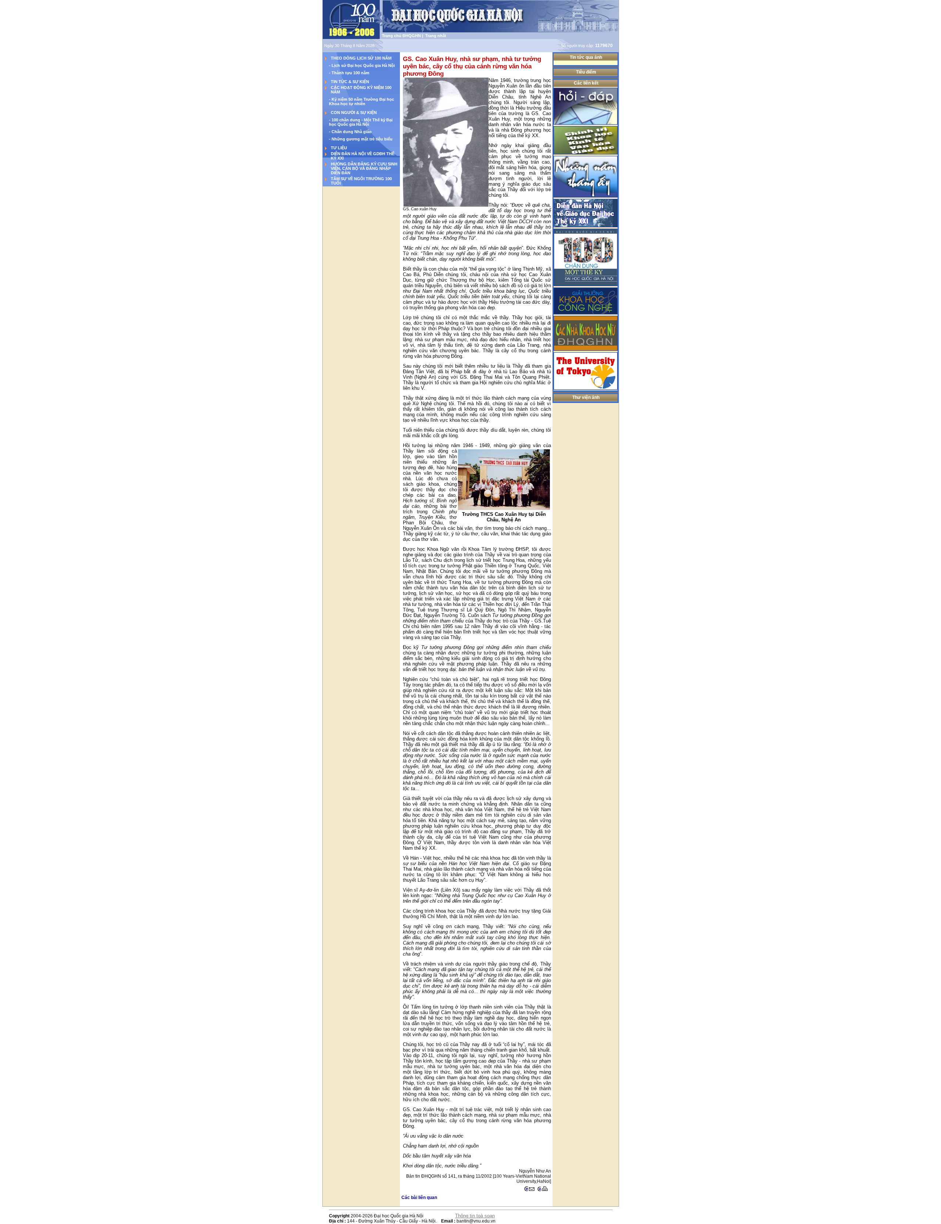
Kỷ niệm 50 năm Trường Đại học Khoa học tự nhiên (361, 101)
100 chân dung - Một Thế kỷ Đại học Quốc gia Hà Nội (361, 122)
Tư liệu (339, 148)
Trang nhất (434, 35)
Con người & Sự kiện (354, 112)
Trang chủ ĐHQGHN (401, 35)
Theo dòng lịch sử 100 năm (361, 58)
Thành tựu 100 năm (350, 73)
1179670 (604, 45)
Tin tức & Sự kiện (350, 81)
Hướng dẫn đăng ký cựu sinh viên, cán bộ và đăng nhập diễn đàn (364, 168)
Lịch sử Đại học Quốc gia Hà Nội (363, 65)
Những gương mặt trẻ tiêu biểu (362, 139)
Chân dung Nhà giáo (352, 131)
